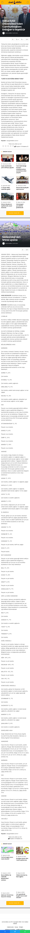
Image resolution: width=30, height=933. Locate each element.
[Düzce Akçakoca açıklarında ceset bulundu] (7, 196)
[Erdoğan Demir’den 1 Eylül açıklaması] (22, 850)
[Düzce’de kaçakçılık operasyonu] (22, 179)
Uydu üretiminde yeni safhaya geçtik (7, 166)
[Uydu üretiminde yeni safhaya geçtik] (7, 158)
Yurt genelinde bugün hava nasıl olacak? (21, 895)
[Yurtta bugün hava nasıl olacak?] (7, 850)
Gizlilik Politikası (20, 929)
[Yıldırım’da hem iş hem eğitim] (22, 867)
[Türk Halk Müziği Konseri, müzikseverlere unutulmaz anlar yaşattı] (22, 158)
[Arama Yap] (28, 2)
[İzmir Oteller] (15, 2)
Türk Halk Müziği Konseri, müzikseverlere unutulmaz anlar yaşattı (21, 169)
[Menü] (2, 2)
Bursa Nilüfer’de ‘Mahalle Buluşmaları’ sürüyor (6, 877)
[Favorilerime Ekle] (13, 39)
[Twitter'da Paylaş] (15, 931)
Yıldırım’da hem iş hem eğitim (21, 876)
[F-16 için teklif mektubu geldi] (7, 179)
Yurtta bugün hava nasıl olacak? (7, 858)
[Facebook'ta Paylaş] (5, 931)
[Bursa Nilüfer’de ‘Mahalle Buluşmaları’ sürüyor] (7, 867)
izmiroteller (8, 33)
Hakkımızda (10, 927)
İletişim (21, 927)
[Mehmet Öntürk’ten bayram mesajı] (7, 887)
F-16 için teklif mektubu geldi (5, 188)
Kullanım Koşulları (10, 929)
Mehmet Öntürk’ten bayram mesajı (7, 896)
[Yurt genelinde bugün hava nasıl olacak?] (22, 887)
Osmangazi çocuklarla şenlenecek (19, 205)
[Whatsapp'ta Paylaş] (25, 931)
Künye (16, 927)
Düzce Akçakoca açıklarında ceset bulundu (6, 205)
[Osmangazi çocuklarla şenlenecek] (22, 196)
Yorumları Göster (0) (14, 213)
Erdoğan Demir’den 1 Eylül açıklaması (22, 859)
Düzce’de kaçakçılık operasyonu (22, 188)
